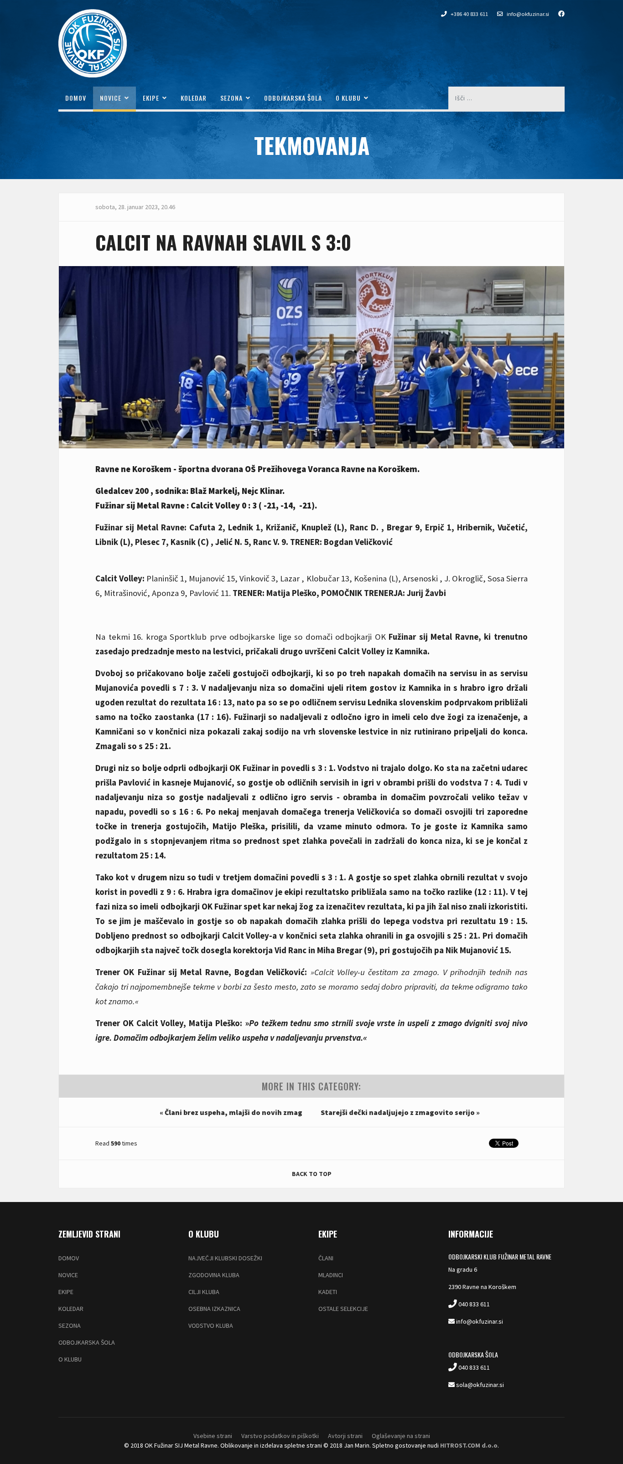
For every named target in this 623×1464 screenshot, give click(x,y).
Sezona (231, 98)
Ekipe (151, 98)
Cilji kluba (203, 1292)
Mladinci (330, 1275)
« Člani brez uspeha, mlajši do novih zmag (231, 1112)
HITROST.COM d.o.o (469, 1445)
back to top (312, 1174)
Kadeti (327, 1292)
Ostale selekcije (343, 1309)
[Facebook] (557, 14)
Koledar (194, 98)
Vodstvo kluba (210, 1325)
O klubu (348, 98)
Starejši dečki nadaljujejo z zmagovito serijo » (400, 1112)
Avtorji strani (345, 1436)
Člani (325, 1258)
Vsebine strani (212, 1436)
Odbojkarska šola (293, 98)
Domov (75, 98)
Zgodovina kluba (213, 1275)
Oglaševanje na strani (401, 1436)
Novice (110, 98)
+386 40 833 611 (469, 13)
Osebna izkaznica (214, 1309)
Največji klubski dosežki (225, 1258)
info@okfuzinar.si (528, 13)
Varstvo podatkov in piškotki (280, 1436)
